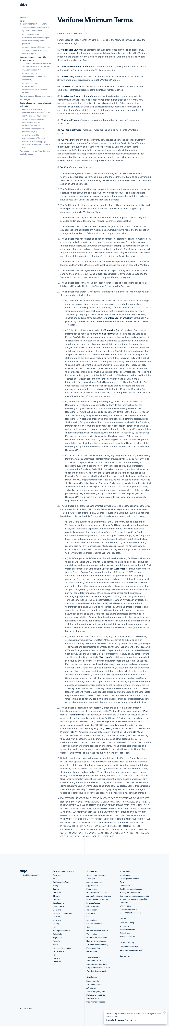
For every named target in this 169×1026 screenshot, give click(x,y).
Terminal (56, 958)
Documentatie (92, 981)
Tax (54, 955)
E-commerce (91, 889)
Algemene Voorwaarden (32, 30)
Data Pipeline (58, 906)
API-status (91, 988)
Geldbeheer (91, 910)
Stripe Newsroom (127, 929)
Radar (55, 944)
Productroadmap (127, 922)
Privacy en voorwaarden (130, 892)
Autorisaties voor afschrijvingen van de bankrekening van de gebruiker (35, 40)
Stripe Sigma (58, 951)
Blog (122, 882)
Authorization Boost (61, 882)
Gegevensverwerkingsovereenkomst (36, 96)
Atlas (55, 878)
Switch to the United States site (120, 1020)
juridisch (24, 17)
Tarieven (57, 875)
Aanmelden (125, 956)
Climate (56, 896)
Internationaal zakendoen (97, 899)
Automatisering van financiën (98, 896)
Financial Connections (62, 913)
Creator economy (94, 923)
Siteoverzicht (126, 906)
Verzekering (91, 934)
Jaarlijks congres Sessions (131, 889)
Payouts (56, 941)
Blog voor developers (95, 1002)
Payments (57, 937)
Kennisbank (125, 875)
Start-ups (90, 878)
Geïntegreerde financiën (97, 892)
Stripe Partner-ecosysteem (98, 967)
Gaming (89, 927)
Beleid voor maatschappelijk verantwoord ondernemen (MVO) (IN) (36, 144)
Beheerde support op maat (131, 950)
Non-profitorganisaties (96, 941)
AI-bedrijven (91, 920)
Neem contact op (127, 936)
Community (125, 885)
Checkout (57, 892)
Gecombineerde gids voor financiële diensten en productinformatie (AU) (33, 122)
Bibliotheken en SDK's (95, 995)
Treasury (57, 961)
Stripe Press (125, 933)
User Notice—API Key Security (35, 116)
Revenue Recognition (62, 948)
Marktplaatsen (92, 906)
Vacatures (124, 926)
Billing (55, 885)
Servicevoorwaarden (30, 34)
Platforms (90, 913)
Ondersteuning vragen (129, 946)
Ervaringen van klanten (129, 878)
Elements (57, 910)
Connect (56, 899)
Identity (56, 916)
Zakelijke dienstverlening (97, 944)
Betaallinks (57, 934)
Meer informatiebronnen (130, 912)
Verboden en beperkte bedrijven (36, 47)
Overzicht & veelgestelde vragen (36, 27)
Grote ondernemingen (96, 875)
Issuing (56, 923)
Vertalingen (25, 99)
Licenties (124, 902)
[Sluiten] (164, 1013)
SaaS (88, 916)
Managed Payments (61, 930)
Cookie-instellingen (128, 909)
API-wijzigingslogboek (95, 991)
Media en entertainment (96, 937)
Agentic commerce (94, 882)
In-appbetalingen (93, 903)
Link (55, 927)
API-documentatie (94, 984)
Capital (56, 889)
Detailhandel (91, 951)
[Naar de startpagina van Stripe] (22, 871)
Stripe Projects (92, 998)
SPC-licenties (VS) (29, 73)
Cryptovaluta (58, 903)
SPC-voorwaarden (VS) (31, 70)
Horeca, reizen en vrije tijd (97, 930)
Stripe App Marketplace (96, 964)
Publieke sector (93, 948)
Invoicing (57, 920)
